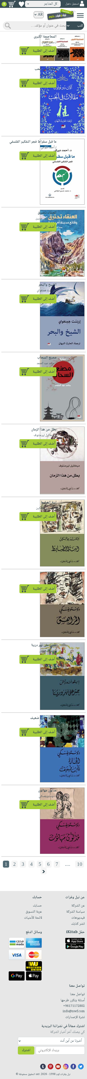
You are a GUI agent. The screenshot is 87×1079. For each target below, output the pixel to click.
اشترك (26, 1050)
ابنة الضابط (48, 502)
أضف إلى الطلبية (44, 51)
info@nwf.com (74, 1011)
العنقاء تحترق (47, 213)
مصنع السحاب (46, 358)
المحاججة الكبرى (45, 37)
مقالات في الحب (45, 69)
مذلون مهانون (47, 791)
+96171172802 (74, 1006)
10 (79, 864)
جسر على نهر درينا (43, 645)
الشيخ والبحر (47, 285)
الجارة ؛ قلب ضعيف (43, 718)
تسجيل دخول (72, 4)
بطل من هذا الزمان (43, 430)
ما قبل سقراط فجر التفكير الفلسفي (32, 142)
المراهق (51, 575)
